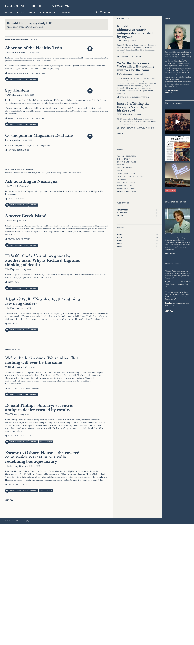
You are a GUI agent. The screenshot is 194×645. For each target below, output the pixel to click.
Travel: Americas (16, 199)
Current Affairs (38, 73)
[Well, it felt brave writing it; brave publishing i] (177, 148)
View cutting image (19, 79)
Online (120, 216)
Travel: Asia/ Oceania (18, 484)
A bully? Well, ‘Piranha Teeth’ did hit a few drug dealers (42, 301)
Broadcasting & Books (45, 12)
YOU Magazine (13, 95)
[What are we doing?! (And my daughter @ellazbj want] (177, 121)
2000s (119, 240)
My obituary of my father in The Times (25, 27)
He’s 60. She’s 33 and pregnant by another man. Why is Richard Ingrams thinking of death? (42, 260)
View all (9, 500)
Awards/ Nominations (18, 73)
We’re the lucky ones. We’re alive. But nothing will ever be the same (41, 360)
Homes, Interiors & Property (130, 177)
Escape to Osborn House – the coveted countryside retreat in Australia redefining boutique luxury (42, 456)
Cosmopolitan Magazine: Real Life (39, 135)
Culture (27, 436)
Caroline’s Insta (174, 104)
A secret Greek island (25, 215)
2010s (119, 237)
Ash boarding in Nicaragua (31, 181)
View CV (168, 93)
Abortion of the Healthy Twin (33, 47)
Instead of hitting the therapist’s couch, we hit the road (133, 107)
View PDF (33, 79)
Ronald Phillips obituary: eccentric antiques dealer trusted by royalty (39, 407)
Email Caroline (172, 90)
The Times (11, 414)
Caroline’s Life (15, 388)
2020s (119, 234)
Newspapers (122, 210)
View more (170, 253)
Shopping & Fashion (126, 183)
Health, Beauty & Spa (129, 128)
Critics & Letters (24, 12)
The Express (12, 269)
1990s (119, 243)
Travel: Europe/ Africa (19, 239)
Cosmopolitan (13, 140)
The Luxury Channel (16, 466)
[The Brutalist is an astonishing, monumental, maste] (177, 175)
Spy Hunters (17, 90)
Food (119, 171)
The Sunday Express (16, 52)
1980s (119, 246)
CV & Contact (65, 12)
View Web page (46, 442)
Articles (9, 12)
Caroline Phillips (25, 6)
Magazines (122, 213)
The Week (10, 186)
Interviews (13, 282)
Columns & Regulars (126, 162)
